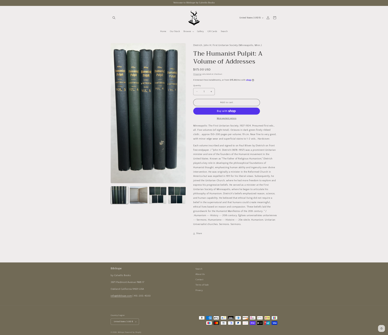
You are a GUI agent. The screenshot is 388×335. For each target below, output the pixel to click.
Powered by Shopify (133, 332)
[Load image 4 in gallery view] (177, 195)
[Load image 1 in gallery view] (119, 195)
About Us (200, 274)
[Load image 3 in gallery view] (158, 195)
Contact (199, 279)
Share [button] (199, 233)
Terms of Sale (202, 285)
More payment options (226, 118)
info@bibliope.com (121, 295)
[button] (114, 17)
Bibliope (121, 332)
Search (199, 269)
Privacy (199, 290)
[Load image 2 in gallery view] (138, 195)
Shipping (197, 74)
